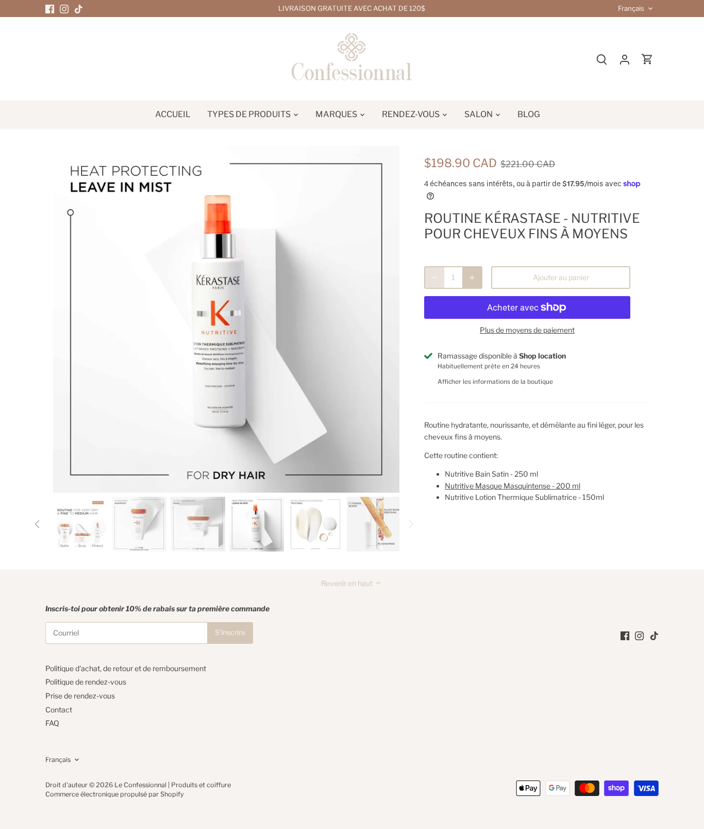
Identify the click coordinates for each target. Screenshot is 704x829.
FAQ (52, 723)
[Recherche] (602, 59)
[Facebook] (49, 9)
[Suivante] (384, 319)
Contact (58, 709)
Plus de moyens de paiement (527, 330)
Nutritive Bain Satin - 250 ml (491, 473)
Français (631, 8)
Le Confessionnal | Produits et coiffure (172, 785)
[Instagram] (64, 9)
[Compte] (624, 59)
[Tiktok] (78, 9)
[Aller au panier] (647, 59)
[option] (226, 319)
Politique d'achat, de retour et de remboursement (125, 668)
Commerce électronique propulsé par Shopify (114, 794)
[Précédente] (68, 319)
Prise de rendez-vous (80, 695)
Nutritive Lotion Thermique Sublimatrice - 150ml (524, 497)
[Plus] (472, 277)
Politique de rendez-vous (85, 681)
